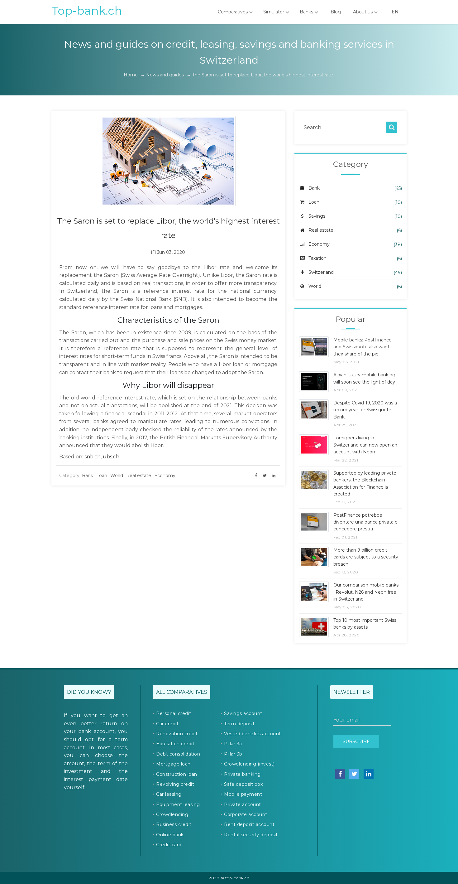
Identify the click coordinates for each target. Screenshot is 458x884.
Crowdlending (172, 814)
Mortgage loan (173, 764)
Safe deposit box (243, 784)
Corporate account (245, 814)
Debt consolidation (178, 754)
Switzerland (321, 272)
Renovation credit (177, 734)
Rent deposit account (249, 824)
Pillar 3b (233, 754)
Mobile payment (243, 794)
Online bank (170, 835)
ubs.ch (111, 457)
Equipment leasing (178, 804)
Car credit (167, 724)
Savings (316, 216)
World (116, 475)
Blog (336, 12)
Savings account (243, 713)
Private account (242, 804)
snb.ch (92, 457)
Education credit (175, 743)
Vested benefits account (252, 734)
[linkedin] (273, 475)
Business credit (174, 824)
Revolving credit (175, 784)
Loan (101, 475)
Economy (164, 475)
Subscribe (356, 741)
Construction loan (176, 774)
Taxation (317, 258)
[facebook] (256, 475)
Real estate (138, 475)
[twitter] (265, 475)
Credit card (169, 845)
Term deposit (239, 724)
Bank (87, 475)
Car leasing (169, 794)
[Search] (391, 127)
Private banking (242, 774)
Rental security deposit (251, 835)
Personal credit (173, 713)
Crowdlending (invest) (249, 764)
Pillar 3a (233, 743)
